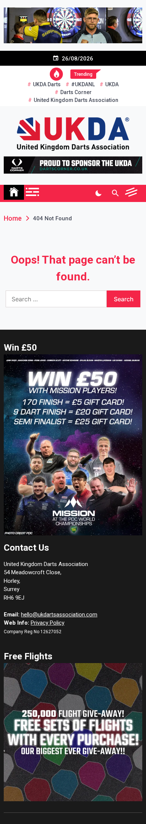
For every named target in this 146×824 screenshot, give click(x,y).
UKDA (112, 84)
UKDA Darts (47, 84)
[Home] (14, 192)
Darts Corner (76, 92)
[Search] (115, 193)
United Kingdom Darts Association (76, 100)
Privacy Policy (47, 622)
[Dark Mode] (98, 193)
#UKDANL (83, 84)
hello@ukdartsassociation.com (59, 614)
